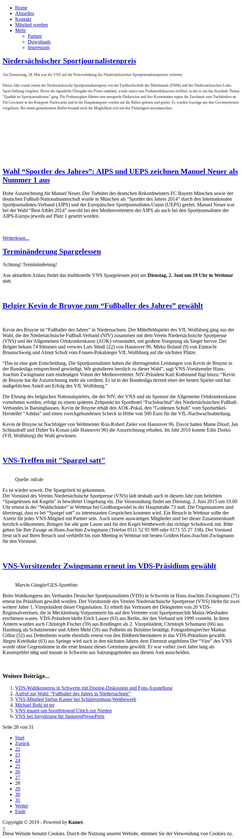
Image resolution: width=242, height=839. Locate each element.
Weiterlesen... (16, 238)
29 (17, 788)
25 (17, 766)
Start (19, 737)
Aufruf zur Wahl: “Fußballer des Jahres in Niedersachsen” (72, 693)
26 (17, 771)
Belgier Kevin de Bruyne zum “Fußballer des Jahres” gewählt (103, 306)
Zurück (22, 743)
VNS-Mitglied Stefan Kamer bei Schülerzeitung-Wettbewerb (75, 699)
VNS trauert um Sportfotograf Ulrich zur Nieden (63, 710)
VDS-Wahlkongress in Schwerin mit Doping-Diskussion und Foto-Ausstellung (93, 688)
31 (17, 800)
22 (17, 749)
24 (17, 760)
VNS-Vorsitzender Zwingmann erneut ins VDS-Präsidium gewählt (109, 566)
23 (17, 754)
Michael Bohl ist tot (34, 705)
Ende (20, 811)
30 (17, 794)
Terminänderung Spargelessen (52, 251)
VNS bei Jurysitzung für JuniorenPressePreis (59, 716)
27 (17, 777)
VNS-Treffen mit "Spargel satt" (54, 460)
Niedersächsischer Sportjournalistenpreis (69, 61)
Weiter (21, 805)
